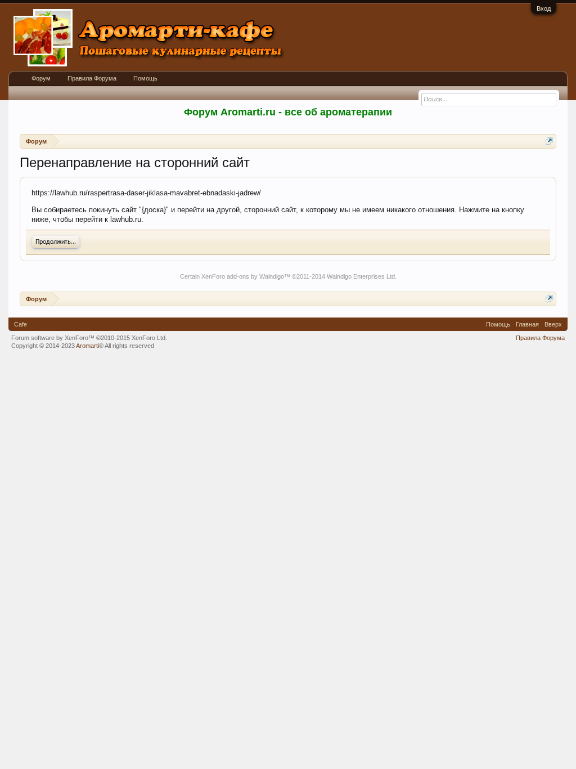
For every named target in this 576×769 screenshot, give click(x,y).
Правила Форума (92, 78)
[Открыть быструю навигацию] (549, 141)
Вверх (553, 324)
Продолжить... (55, 242)
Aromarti (87, 345)
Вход (544, 8)
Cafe (20, 324)
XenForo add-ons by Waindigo (242, 276)
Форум (41, 78)
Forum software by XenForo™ (89, 337)
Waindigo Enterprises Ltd (361, 276)
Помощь (145, 78)
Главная (527, 324)
